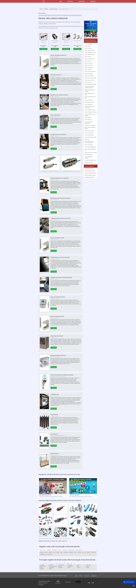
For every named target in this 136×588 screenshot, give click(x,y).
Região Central (42, 550)
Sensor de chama (88, 61)
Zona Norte (49, 550)
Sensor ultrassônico (78, 15)
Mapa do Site (94, 575)
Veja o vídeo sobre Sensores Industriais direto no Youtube (50, 496)
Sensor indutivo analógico (43, 15)
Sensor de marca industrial (90, 71)
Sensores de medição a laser (53, 15)
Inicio (60, 1)
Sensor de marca (88, 69)
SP (48, 563)
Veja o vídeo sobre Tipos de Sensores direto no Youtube (80, 496)
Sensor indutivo (88, 117)
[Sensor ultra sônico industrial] (43, 36)
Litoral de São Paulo (79, 550)
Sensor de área (88, 56)
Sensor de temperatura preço (89, 94)
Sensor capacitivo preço (89, 54)
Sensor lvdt (87, 139)
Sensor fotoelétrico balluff (90, 109)
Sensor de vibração (88, 100)
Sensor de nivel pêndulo (89, 80)
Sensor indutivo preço (70, 15)
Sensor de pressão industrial (90, 84)
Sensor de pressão (88, 82)
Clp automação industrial (90, 170)
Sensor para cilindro (89, 144)
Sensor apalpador (88, 43)
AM (71, 563)
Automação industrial (89, 168)
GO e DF (68, 563)
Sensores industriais (89, 162)
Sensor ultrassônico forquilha (89, 157)
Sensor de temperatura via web (90, 97)
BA (61, 563)
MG (43, 563)
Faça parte (93, 1)
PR (51, 563)
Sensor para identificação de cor (90, 149)
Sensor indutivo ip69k (89, 132)
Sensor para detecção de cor (90, 147)
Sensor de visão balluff (89, 102)
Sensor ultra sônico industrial (91, 152)
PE (59, 563)
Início (76, 575)
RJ (40, 563)
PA (74, 563)
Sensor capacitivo (88, 48)
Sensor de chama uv (89, 63)
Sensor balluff (87, 46)
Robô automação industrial (90, 175)
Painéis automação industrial (90, 173)
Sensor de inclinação (62, 15)
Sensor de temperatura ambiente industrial (89, 87)
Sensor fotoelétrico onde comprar (90, 115)
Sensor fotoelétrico (89, 104)
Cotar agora (43, 49)
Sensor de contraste (89, 65)
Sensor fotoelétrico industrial (91, 112)
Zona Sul (59, 550)
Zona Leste (64, 550)
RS (56, 563)
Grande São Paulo (71, 550)
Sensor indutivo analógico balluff (90, 128)
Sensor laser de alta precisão (90, 137)
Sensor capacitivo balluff (90, 50)
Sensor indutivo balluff (89, 130)
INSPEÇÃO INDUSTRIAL (89, 177)
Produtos (70, 1)
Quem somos (82, 1)
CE (64, 563)
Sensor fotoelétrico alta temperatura (89, 107)
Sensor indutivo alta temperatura (89, 122)
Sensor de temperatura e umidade (90, 90)
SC (53, 563)
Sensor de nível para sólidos (90, 78)
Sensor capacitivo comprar (90, 52)
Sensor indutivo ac (88, 119)
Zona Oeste (54, 550)
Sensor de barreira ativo (90, 58)
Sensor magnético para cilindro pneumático (89, 142)
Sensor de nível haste (89, 75)
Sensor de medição (88, 73)
